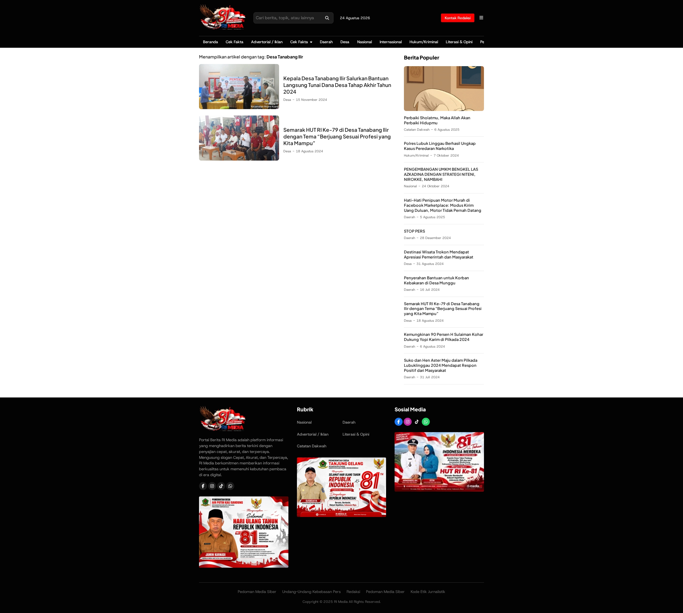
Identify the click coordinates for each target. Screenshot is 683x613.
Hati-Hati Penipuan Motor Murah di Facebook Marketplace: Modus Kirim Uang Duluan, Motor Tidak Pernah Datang (442, 205)
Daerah (326, 42)
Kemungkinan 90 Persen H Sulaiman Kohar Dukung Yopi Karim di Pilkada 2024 (443, 337)
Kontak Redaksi (458, 17)
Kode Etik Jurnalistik (428, 591)
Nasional (364, 42)
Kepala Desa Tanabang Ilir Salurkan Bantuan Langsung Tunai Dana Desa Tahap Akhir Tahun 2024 (337, 85)
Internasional (391, 42)
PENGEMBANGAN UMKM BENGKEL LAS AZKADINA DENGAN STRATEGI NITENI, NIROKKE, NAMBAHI (441, 174)
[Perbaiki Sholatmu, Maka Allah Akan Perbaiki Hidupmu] (444, 109)
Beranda (210, 42)
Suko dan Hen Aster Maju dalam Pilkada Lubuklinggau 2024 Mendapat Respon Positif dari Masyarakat (440, 365)
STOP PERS (414, 231)
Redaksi (353, 591)
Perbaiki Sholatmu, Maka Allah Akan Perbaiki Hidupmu (437, 120)
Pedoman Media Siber (257, 591)
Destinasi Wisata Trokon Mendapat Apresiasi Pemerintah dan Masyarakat (438, 255)
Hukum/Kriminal (424, 42)
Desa (344, 42)
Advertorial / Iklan (267, 42)
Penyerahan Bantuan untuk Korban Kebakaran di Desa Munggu (436, 280)
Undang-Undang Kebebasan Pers (311, 591)
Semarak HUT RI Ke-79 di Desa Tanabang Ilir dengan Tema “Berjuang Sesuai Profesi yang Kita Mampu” (337, 136)
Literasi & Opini (459, 42)
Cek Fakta (234, 42)
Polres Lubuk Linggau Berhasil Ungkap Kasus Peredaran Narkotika (440, 146)
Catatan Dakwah (417, 129)
